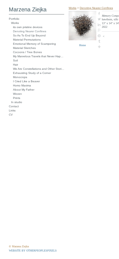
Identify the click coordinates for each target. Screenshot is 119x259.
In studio (16, 102)
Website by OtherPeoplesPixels (33, 250)
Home (82, 45)
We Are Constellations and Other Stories (38, 68)
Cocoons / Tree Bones (27, 52)
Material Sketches (24, 47)
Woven (17, 93)
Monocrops (20, 77)
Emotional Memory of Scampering (34, 43)
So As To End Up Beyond (29, 35)
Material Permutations (27, 39)
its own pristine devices (27, 27)
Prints (16, 97)
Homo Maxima (22, 85)
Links (12, 110)
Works (15, 22)
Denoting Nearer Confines (29, 31)
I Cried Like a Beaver (26, 81)
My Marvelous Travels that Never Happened (38, 56)
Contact (14, 106)
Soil (15, 60)
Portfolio (14, 18)
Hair (15, 64)
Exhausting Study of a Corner (32, 72)
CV (11, 114)
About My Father (23, 89)
